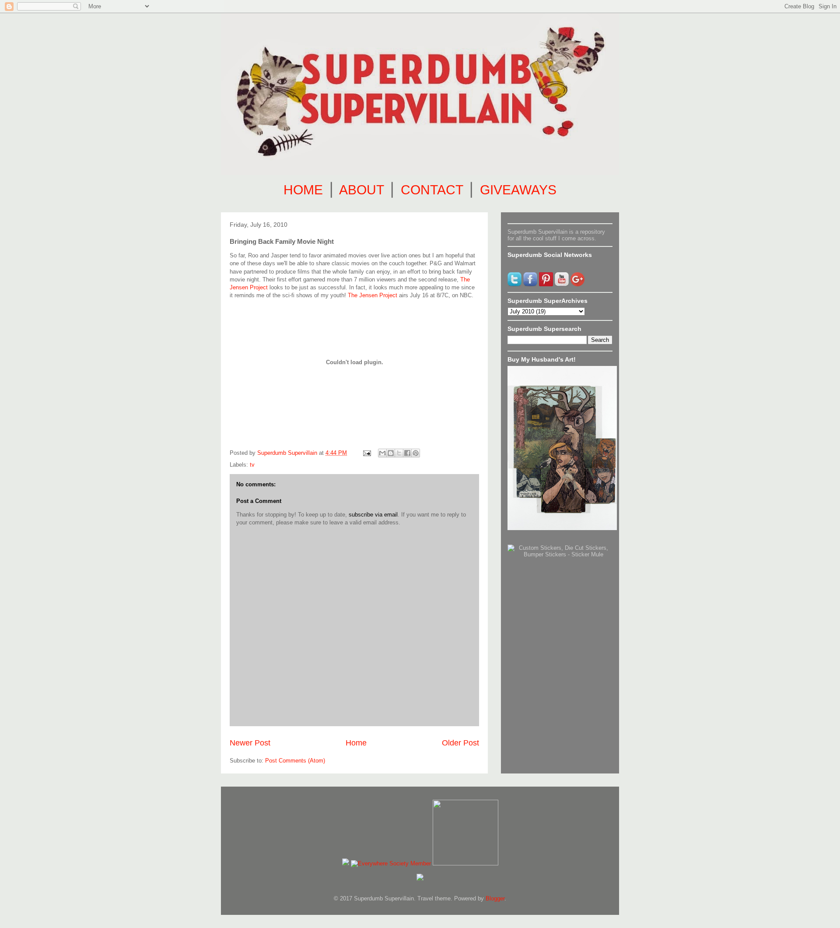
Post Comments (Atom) (295, 760)
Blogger (495, 898)
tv (252, 464)
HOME (303, 190)
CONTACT (432, 190)
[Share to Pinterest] (415, 453)
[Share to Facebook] (407, 453)
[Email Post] (366, 453)
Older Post (460, 742)
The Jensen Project (372, 295)
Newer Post (250, 742)
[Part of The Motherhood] (465, 863)
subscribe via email (373, 514)
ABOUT (361, 190)
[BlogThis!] (390, 453)
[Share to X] (399, 453)
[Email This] (382, 453)
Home (356, 742)
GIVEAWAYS (518, 190)
